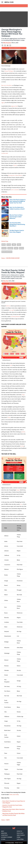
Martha (15, 165)
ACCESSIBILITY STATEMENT (6, 837)
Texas (9, 417)
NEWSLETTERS (4, 833)
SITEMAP (18, 837)
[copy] (10, 45)
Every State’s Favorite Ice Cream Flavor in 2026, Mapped (13, 802)
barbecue (8, 306)
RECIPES (3, 244)
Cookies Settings (20, 839)
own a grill (11, 310)
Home (3, 258)
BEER (14, 244)
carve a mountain (15, 189)
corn (21, 504)
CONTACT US (19, 831)
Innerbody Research (15, 316)
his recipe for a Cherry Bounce (15, 175)
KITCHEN (9, 244)
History (18, 244)
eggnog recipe (14, 106)
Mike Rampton (7, 42)
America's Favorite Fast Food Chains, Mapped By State (12, 806)
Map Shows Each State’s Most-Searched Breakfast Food (13, 810)
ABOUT (2, 831)
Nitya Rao (5, 281)
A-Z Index (3, 839)
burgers (18, 490)
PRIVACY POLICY (20, 833)
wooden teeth (4, 153)
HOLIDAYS (4, 248)
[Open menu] (2, 2)
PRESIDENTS (10, 248)
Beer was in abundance (6, 85)
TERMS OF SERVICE (21, 835)
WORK (16, 248)
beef (11, 365)
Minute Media (11, 842)
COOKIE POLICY (4, 835)
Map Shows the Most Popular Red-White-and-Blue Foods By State (13, 814)
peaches (23, 432)
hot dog (22, 446)
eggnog (3, 102)
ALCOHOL (21, 248)
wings (23, 394)
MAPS (8, 820)
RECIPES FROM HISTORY (7, 251)
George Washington (9, 71)
